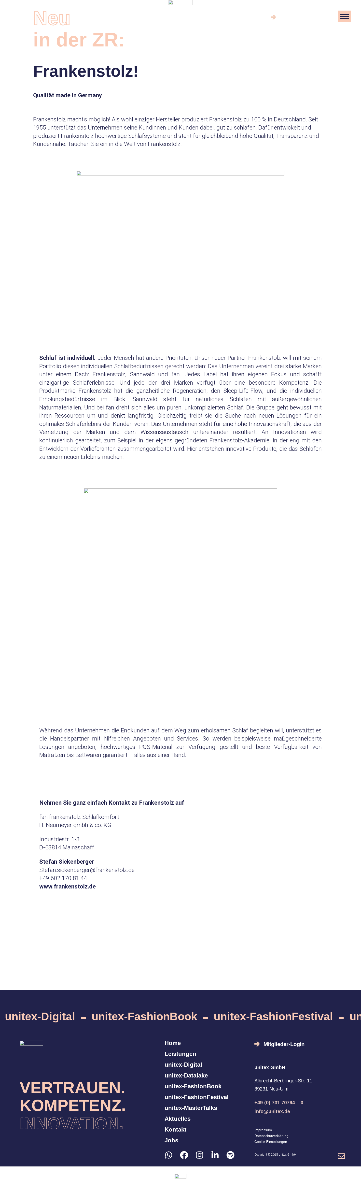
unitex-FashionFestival (273, 1016)
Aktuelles (178, 1118)
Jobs (171, 1140)
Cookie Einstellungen (270, 1141)
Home (173, 1043)
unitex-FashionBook (144, 1016)
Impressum (263, 1130)
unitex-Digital (40, 1016)
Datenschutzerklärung (271, 1135)
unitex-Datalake (186, 1075)
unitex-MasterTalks (191, 1108)
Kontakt (175, 1129)
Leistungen (180, 1053)
